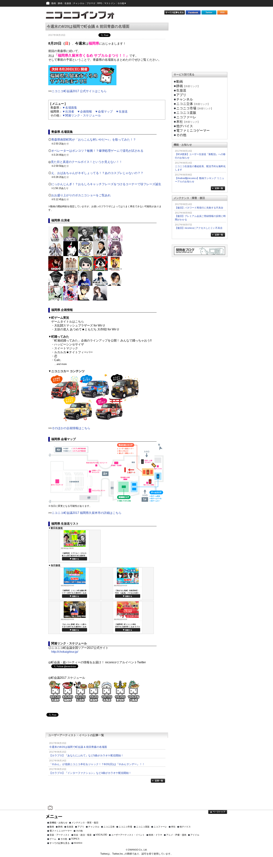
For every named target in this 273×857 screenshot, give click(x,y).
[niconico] (48, 3)
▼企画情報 (84, 111)
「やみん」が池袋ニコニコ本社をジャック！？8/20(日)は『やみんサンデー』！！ (97, 764)
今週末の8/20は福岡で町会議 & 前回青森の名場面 (78, 746)
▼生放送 (122, 111)
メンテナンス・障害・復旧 (85, 822)
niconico (78, 843)
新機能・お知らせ (58, 822)
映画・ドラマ (155, 835)
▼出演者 (68, 111)
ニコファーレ (186, 117)
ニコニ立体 (184, 104)
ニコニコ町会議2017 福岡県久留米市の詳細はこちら (86, 512)
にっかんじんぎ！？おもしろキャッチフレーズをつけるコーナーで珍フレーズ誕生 (106, 184)
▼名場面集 (69, 107)
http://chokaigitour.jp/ (64, 651)
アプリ (181, 95)
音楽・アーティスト (60, 835)
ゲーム (53, 839)
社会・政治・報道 (83, 835)
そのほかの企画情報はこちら (71, 428)
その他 (181, 135)
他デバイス (184, 126)
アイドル (194, 835)
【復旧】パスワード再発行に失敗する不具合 (199, 207)
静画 (179, 86)
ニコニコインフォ (82, 16)
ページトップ (218, 812)
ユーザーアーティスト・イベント (128, 835)
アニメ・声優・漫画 (176, 835)
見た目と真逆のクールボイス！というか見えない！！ (86, 161)
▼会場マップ (104, 111)
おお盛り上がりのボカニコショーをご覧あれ (81, 195)
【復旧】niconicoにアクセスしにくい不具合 (198, 228)
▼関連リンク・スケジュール (81, 115)
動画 (179, 81)
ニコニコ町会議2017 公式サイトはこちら (79, 91)
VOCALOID (101, 834)
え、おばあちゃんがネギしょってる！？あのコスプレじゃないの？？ (97, 173)
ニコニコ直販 (186, 113)
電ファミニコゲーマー (193, 130)
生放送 (181, 90)
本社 (179, 121)
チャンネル (184, 99)
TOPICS (75, 839)
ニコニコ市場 (186, 108)
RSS (222, 12)
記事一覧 (158, 780)
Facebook (193, 12)
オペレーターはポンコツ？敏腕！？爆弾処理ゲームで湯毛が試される (97, 150)
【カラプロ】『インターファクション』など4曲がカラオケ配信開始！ (90, 772)
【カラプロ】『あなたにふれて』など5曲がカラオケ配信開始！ (86, 755)
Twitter (209, 12)
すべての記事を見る (174, 12)
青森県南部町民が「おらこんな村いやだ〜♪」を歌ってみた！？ (93, 139)
